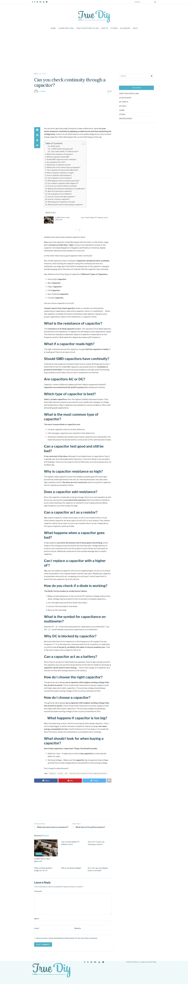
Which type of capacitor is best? (59, 165)
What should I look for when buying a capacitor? (65, 205)
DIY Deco (122, 106)
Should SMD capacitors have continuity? (61, 159)
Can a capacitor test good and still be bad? (62, 170)
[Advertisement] (94, 53)
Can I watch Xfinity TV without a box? (65, 151)
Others (114, 28)
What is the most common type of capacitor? (63, 167)
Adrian (43, 91)
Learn (38, 854)
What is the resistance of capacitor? (60, 154)
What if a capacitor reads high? (58, 157)
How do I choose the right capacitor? (61, 197)
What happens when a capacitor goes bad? (63, 181)
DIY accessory (125, 98)
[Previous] (75, 229)
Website (77, 928)
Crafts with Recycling (87, 28)
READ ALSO (55, 146)
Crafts (104, 28)
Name (37, 919)
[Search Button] (154, 2)
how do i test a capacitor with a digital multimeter (88, 773)
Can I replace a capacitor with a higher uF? (63, 183)
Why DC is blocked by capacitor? (60, 191)
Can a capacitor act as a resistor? (60, 178)
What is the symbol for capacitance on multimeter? (66, 189)
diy (66, 773)
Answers (52, 773)
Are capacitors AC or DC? (56, 162)
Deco (135, 28)
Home (53, 28)
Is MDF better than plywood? (62, 149)
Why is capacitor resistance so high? (60, 173)
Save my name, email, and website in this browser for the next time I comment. (67, 938)
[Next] (79, 229)
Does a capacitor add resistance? (59, 175)
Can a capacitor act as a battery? (60, 194)
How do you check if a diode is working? (62, 186)
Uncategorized (125, 118)
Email (37, 928)
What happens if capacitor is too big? (61, 202)
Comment (38, 891)
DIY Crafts (42, 74)
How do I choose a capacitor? (59, 199)
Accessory (125, 28)
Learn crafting (66, 28)
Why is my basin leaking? (71, 868)
